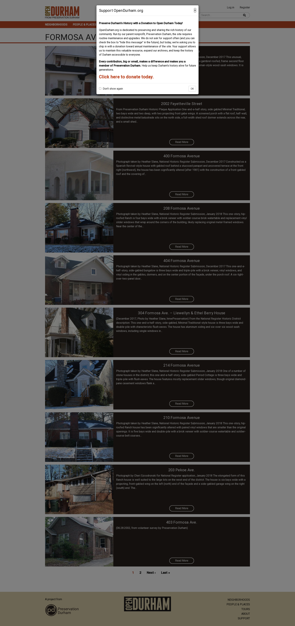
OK (192, 88)
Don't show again (112, 88)
